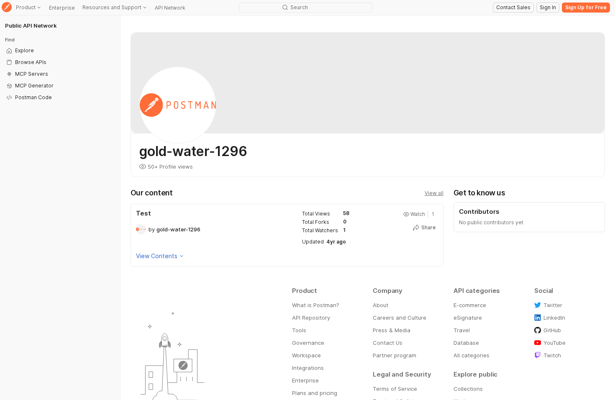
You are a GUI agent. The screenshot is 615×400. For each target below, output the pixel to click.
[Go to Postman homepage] (7, 7)
